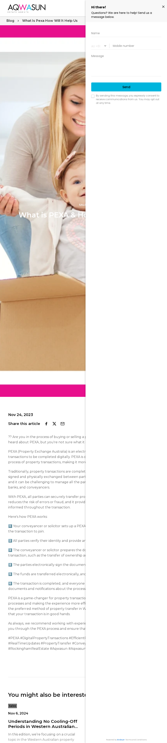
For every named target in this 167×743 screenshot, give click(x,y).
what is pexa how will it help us (50, 21)
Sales (12, 705)
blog (10, 21)
